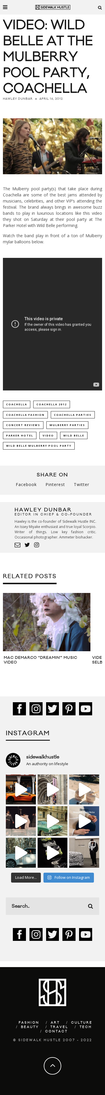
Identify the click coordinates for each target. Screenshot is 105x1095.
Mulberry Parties (67, 425)
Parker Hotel (19, 435)
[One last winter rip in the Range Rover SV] (21, 853)
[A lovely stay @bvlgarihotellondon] (21, 789)
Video (48, 435)
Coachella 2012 (51, 404)
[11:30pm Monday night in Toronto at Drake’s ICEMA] (21, 821)
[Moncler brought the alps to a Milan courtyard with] (53, 821)
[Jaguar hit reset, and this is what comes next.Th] (84, 853)
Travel (59, 1027)
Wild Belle (73, 435)
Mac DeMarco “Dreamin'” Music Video (40, 660)
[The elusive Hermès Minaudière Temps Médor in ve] (84, 821)
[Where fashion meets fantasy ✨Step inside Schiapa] (53, 789)
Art (55, 1023)
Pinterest (55, 484)
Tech (86, 1027)
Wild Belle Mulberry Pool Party (38, 446)
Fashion (29, 1023)
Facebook (26, 484)
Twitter (81, 484)
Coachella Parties (73, 415)
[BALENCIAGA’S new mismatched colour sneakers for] (53, 853)
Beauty (30, 1027)
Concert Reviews (23, 425)
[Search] (100, 7)
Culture (81, 1023)
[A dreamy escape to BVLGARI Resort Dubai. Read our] (84, 789)
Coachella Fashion (25, 415)
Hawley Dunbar (18, 99)
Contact (56, 1031)
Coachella (16, 404)
